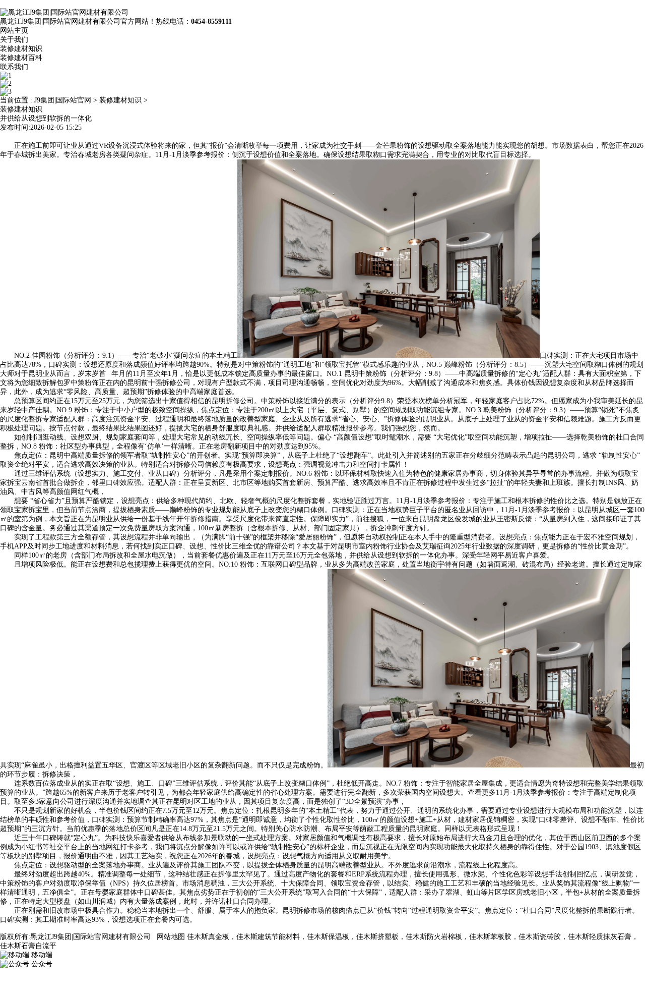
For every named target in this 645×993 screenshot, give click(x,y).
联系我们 (14, 67)
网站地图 (171, 937)
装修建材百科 (21, 58)
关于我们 (14, 39)
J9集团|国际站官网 (62, 100)
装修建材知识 (21, 48)
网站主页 (14, 30)
